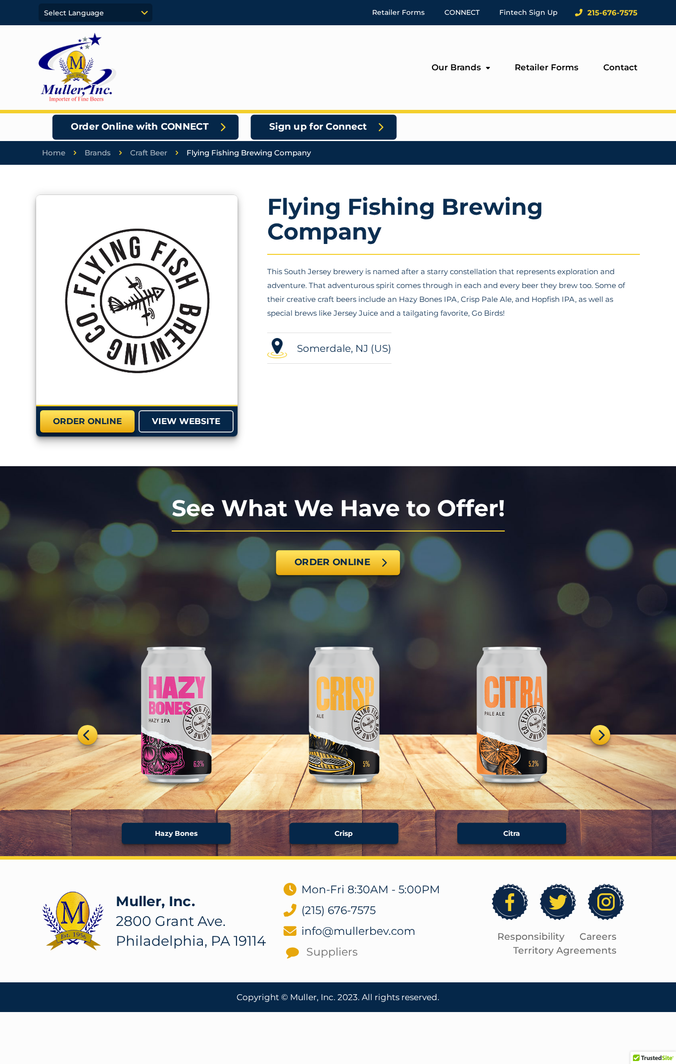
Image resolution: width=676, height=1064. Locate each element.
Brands (98, 152)
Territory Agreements (565, 950)
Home (53, 152)
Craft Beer (148, 152)
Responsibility (531, 936)
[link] (137, 299)
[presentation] (87, 735)
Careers (598, 936)
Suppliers (332, 952)
